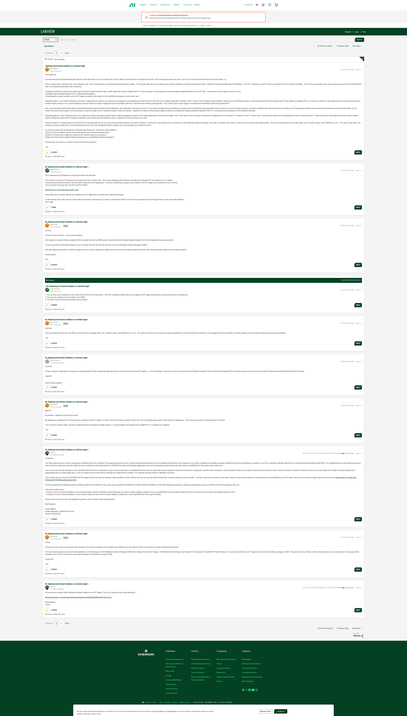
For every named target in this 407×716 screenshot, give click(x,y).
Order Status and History (201, 663)
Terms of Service (197, 672)
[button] (47, 152)
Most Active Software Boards (186, 25)
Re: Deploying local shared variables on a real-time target (66, 167)
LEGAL (160, 702)
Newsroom (221, 672)
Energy (168, 675)
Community (153, 25)
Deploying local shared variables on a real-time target (65, 66)
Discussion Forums (166, 25)
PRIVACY (174, 702)
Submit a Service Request (252, 677)
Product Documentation (251, 663)
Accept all (280, 711)
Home (145, 25)
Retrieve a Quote (197, 668)
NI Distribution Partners (200, 659)
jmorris (359, 280)
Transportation (171, 693)
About (219, 663)
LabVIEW (202, 25)
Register (348, 32)
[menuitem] (144, 5)
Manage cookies (185, 702)
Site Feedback (247, 681)
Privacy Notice (159, 711)
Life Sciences (171, 684)
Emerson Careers (223, 668)
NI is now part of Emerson (226, 659)
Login (357, 32)
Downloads (246, 659)
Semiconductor (172, 688)
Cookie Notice (171, 711)
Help (364, 32)
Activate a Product (249, 672)
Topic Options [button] (48, 46)
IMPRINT (167, 702)
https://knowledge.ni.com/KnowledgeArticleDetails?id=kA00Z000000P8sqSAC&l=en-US (78, 597)
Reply (358, 152)
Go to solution (59, 59)
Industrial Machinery (174, 680)
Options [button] (358, 70)
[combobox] (206, 40)
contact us (190, 18)
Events (219, 681)
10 (52, 614)
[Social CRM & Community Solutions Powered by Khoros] (358, 635)
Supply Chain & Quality (226, 677)
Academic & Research (174, 659)
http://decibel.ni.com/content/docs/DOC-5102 (62, 190)
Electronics (170, 671)
